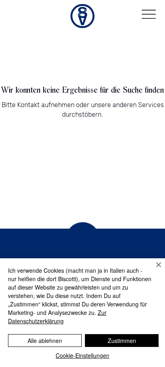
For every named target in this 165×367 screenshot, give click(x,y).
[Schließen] (153, 269)
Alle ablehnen (45, 341)
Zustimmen (122, 341)
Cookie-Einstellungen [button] (82, 355)
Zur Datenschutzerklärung (57, 316)
